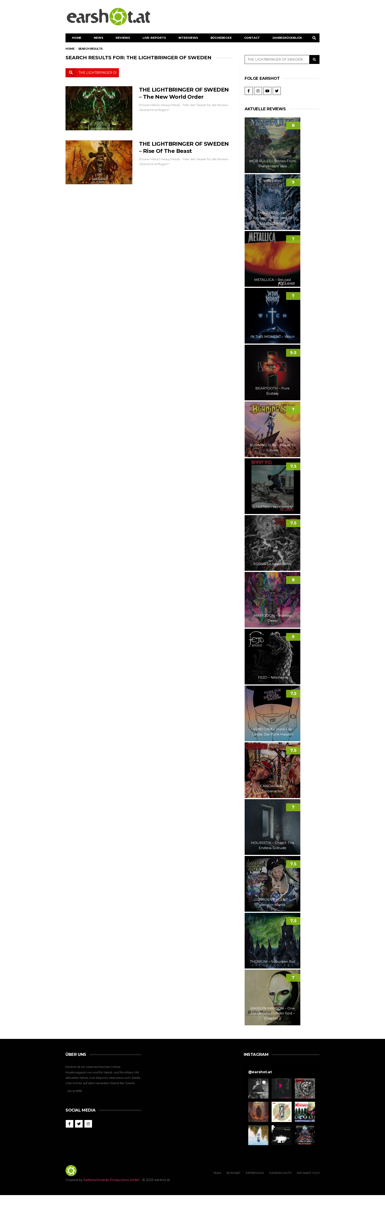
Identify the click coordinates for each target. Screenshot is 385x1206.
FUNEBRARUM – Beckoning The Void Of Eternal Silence (272, 218)
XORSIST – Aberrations (272, 564)
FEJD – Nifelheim (272, 677)
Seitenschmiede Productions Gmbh (111, 1180)
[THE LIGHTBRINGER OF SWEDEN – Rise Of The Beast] (99, 162)
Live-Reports (154, 37)
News (98, 37)
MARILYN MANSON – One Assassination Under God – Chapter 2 (272, 1013)
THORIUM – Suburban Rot (272, 961)
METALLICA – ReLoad (272, 280)
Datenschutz (280, 1173)
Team (217, 1173)
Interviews (188, 37)
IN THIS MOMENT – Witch (272, 336)
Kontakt (233, 1173)
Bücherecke (221, 37)
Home (76, 37)
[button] (258, 1088)
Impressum (255, 1173)
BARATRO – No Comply (272, 507)
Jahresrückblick (287, 37)
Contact (252, 37)
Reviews (123, 37)
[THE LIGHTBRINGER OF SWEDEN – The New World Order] (99, 108)
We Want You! (308, 1173)
